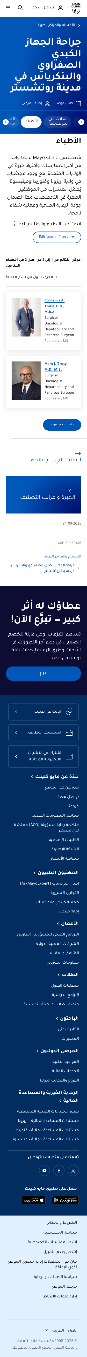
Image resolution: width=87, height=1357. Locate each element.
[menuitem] (57, 122)
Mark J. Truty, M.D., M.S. (55, 367)
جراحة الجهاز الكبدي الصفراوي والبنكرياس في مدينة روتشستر (45, 66)
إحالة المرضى (32, 103)
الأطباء (32, 121)
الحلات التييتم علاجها (57, 121)
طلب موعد (64, 103)
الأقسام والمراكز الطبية (56, 25)
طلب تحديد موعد (62, 425)
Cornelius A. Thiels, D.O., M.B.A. (54, 306)
